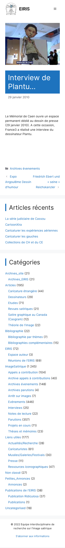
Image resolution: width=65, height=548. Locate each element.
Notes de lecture (19, 413)
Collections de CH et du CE (24, 242)
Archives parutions (21, 390)
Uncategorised (15, 508)
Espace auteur (18, 354)
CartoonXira (13, 224)
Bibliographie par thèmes (25, 337)
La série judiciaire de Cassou (25, 218)
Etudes (13, 303)
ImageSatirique (15, 366)
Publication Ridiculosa (23, 496)
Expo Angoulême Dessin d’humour (18, 182)
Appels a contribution (23, 372)
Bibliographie (14, 331)
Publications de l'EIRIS (20, 490)
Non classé (13, 472)
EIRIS (24, 8)
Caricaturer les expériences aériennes (31, 230)
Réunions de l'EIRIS (21, 360)
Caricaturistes (17, 449)
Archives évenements (25, 168)
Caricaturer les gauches (21, 236)
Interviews (15, 407)
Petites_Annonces (17, 478)
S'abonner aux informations (32, 536)
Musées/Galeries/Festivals (26, 455)
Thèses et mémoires (22, 431)
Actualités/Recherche (23, 443)
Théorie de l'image (21, 325)
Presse (13, 461)
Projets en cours (19, 425)
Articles (10, 285)
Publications (16, 502)
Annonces (15, 484)
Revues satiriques (20, 309)
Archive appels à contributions (29, 378)
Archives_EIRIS (18, 279)
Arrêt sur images (19, 396)
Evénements (16, 402)
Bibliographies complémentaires (30, 343)
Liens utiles (13, 437)
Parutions (14, 419)
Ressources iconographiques (28, 466)
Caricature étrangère (22, 291)
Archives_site (14, 273)
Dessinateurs (17, 297)
